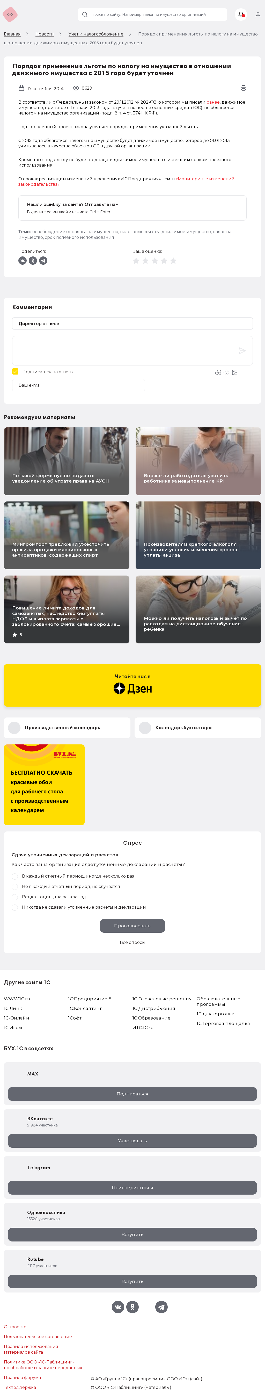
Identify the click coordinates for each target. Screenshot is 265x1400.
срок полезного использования (79, 237)
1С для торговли (216, 1013)
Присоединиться (132, 1187)
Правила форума (22, 1377)
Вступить (132, 1234)
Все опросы (132, 942)
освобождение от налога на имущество (75, 231)
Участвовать (132, 1140)
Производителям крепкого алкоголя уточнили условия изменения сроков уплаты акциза (190, 550)
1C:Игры (13, 1027)
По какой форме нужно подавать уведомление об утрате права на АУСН (60, 478)
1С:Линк (13, 1008)
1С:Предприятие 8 (90, 998)
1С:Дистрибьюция (153, 1008)
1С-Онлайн (16, 1018)
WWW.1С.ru (17, 998)
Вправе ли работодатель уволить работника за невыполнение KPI (186, 478)
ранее (213, 102)
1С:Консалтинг (85, 1008)
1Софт (75, 1018)
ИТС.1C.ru (143, 1027)
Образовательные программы (218, 1001)
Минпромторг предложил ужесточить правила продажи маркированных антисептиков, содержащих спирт (60, 550)
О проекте (15, 1326)
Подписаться (133, 1093)
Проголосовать (132, 925)
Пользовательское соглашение (38, 1336)
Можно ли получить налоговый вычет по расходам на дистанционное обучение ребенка (195, 624)
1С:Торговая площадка (223, 1023)
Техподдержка (20, 1387)
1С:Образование (151, 1018)
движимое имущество (186, 231)
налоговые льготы (140, 231)
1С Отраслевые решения (162, 998)
